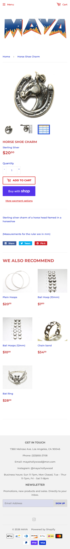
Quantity (8, 163)
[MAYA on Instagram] (34, 520)
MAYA (24, 529)
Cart (64, 4)
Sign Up (60, 503)
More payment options (19, 200)
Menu (10, 4)
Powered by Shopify (43, 529)
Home (6, 56)
